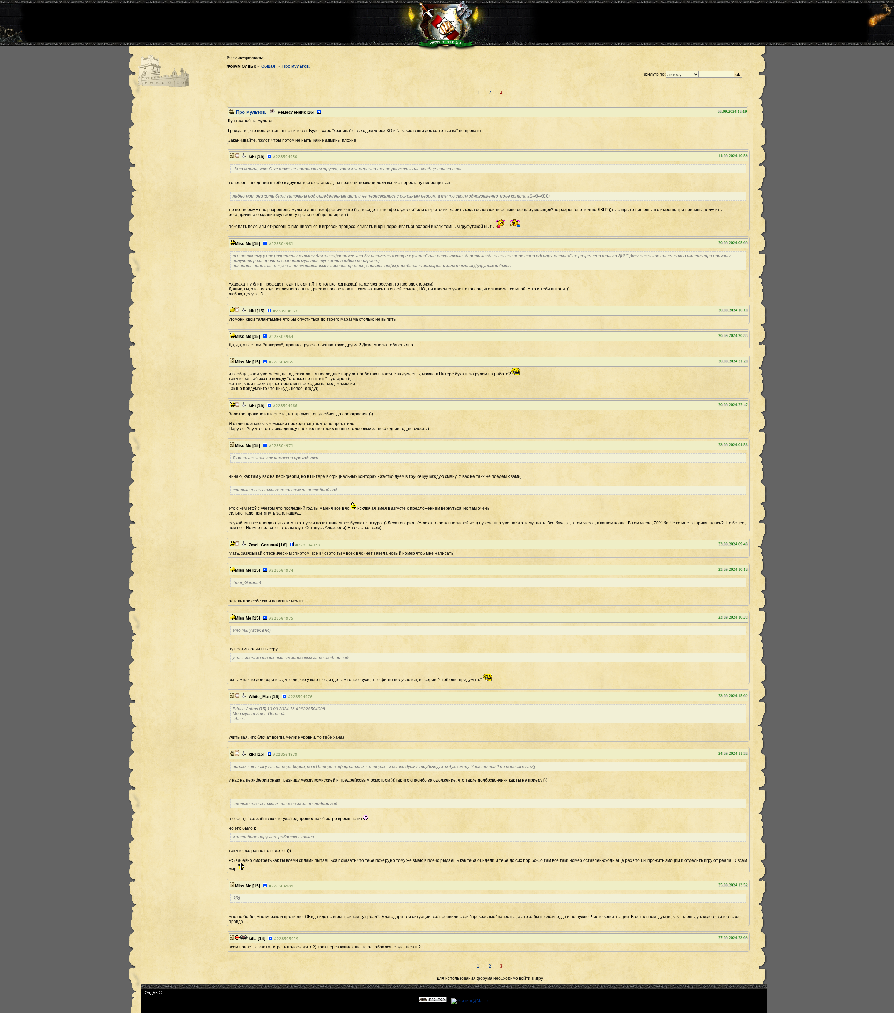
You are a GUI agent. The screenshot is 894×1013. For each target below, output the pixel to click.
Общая (268, 66)
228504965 (282, 362)
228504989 (282, 886)
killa (253, 938)
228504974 (282, 570)
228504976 (302, 697)
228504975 (282, 618)
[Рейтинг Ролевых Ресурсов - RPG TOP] (432, 1001)
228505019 (288, 939)
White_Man (260, 696)
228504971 (282, 446)
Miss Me (243, 243)
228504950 (287, 157)
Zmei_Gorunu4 (263, 544)
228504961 (282, 244)
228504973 (309, 545)
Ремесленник (292, 112)
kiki (252, 156)
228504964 (282, 336)
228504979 (287, 754)
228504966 (287, 406)
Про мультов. (296, 66)
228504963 (287, 311)
